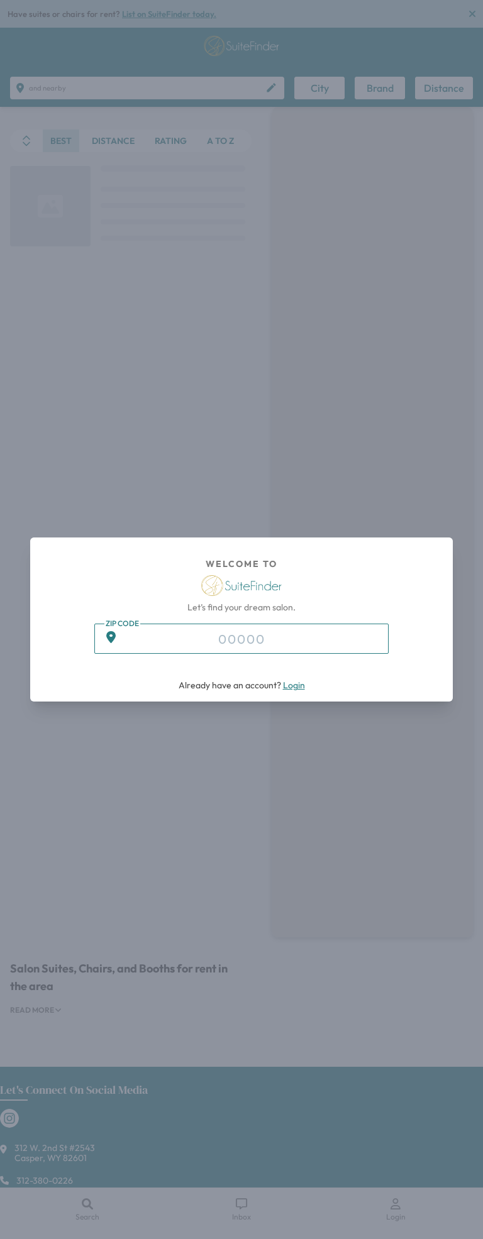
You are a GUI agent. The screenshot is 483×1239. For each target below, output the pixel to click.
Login (294, 685)
